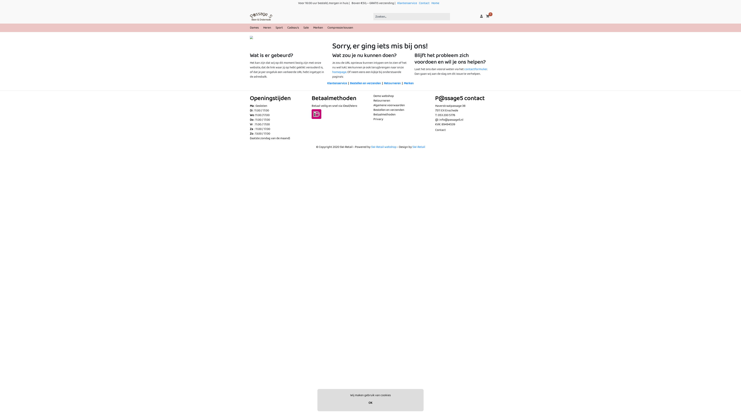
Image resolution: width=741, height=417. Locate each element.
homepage (339, 72)
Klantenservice (407, 3)
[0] (487, 16)
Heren (267, 27)
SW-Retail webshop (384, 147)
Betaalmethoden (384, 114)
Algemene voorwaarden (389, 105)
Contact (424, 3)
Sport (279, 27)
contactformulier (475, 69)
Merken (318, 27)
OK (370, 402)
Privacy (378, 119)
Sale (306, 27)
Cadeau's (293, 27)
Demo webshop (383, 96)
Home (435, 3)
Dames (254, 27)
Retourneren (392, 83)
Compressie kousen (340, 27)
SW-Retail (418, 147)
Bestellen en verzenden (365, 83)
